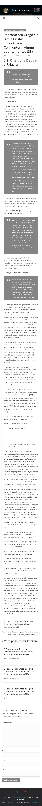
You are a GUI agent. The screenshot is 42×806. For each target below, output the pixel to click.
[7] (16, 377)
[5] (13, 250)
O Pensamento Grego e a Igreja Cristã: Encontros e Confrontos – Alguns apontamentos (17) (19, 652)
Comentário (7, 723)
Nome (5, 750)
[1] (20, 82)
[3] (31, 129)
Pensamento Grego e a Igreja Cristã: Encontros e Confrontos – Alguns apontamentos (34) (20, 633)
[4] (5, 137)
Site (3, 770)
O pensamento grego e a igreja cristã (14, 30)
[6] (33, 297)
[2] (5, 116)
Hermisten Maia (25, 56)
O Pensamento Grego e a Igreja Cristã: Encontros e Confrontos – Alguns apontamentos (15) (19, 691)
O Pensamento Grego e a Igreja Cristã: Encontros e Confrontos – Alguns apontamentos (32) (19, 624)
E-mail (5, 760)
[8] (22, 395)
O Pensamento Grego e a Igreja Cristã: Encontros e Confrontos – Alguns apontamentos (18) (19, 671)
